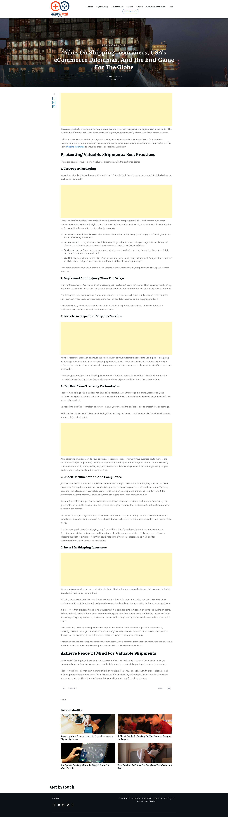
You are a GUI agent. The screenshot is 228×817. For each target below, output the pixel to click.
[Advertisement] (116, 109)
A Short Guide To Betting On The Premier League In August (145, 728)
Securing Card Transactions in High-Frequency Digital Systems (88, 728)
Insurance (118, 76)
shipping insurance (75, 146)
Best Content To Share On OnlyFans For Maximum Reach (145, 757)
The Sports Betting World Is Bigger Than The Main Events (88, 757)
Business (110, 76)
